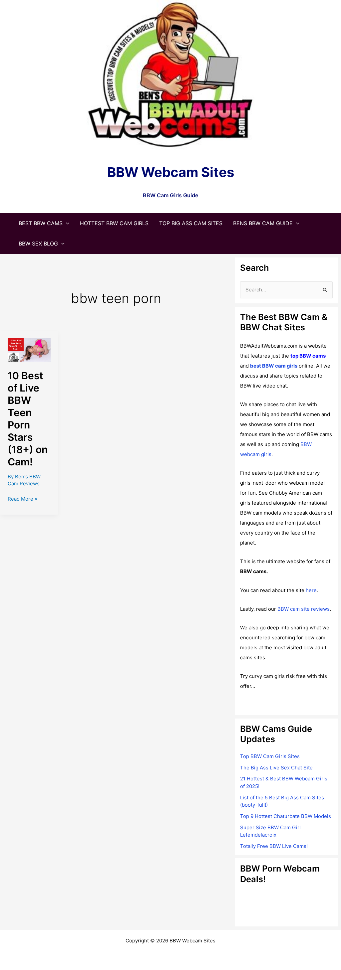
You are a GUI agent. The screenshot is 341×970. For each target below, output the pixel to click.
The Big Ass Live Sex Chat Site (276, 767)
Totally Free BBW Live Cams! (274, 846)
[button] (66, 223)
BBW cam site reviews (303, 609)
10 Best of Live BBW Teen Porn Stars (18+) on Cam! (28, 418)
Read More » (22, 499)
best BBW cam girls (273, 366)
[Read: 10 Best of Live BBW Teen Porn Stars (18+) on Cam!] (29, 350)
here (311, 590)
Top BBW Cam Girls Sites (270, 756)
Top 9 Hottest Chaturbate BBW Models (285, 816)
